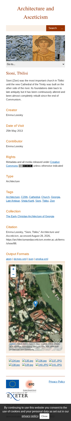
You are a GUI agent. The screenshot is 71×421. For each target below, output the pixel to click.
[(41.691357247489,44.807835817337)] (35, 304)
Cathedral (34, 196)
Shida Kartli (27, 200)
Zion (52, 200)
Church (45, 196)
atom (9, 258)
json (31, 258)
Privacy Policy (57, 381)
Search (52, 28)
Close (44, 416)
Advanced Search (62, 28)
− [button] (13, 274)
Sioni (38, 200)
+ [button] (13, 269)
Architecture (13, 196)
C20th (24, 196)
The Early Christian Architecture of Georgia (30, 216)
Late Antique (13, 200)
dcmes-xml (20, 258)
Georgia (55, 196)
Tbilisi (45, 200)
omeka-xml (41, 258)
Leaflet (12, 343)
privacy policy (30, 416)
